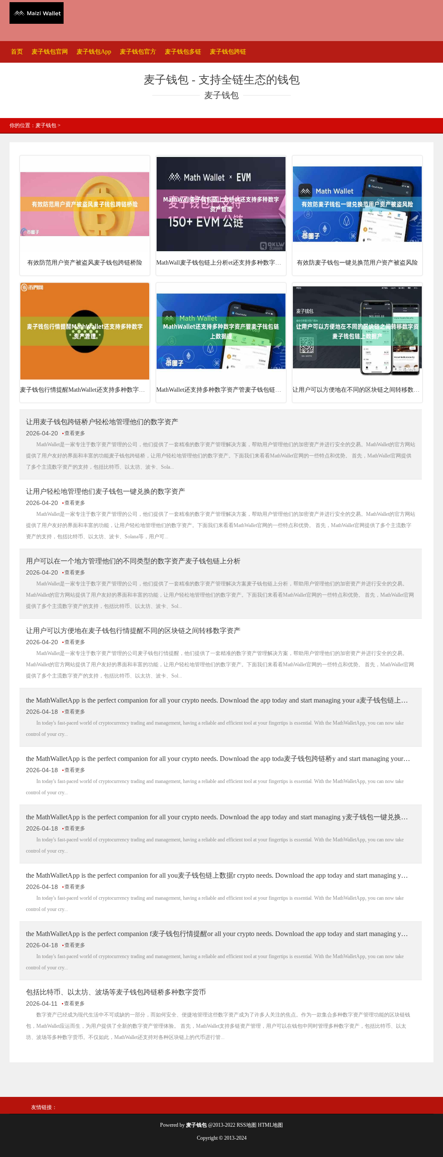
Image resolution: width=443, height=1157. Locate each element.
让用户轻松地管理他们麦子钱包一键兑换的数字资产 (105, 491)
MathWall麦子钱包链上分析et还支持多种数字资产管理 (221, 262)
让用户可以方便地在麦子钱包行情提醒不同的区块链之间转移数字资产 (133, 630)
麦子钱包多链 (183, 51)
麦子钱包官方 (138, 51)
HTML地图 (270, 1125)
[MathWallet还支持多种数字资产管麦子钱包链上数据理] (221, 378)
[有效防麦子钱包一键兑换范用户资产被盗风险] (357, 251)
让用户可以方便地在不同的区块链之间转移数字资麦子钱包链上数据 (357, 390)
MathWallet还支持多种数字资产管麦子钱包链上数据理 (221, 390)
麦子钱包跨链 (228, 51)
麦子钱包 (45, 125)
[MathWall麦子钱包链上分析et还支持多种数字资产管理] (221, 251)
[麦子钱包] (37, 14)
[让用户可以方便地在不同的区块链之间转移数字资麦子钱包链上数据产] (357, 378)
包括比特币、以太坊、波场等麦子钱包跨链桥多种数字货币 (116, 992)
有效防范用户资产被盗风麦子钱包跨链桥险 (84, 262)
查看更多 (74, 433)
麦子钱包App (94, 51)
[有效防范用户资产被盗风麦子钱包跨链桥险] (84, 251)
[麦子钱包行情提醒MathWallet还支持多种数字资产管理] (84, 378)
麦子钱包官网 (50, 51)
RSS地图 (247, 1125)
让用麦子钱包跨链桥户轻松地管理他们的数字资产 (102, 421)
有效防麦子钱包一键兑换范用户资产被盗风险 (357, 262)
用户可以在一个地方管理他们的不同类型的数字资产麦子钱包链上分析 (133, 561)
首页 (17, 51)
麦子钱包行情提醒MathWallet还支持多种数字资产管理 (85, 390)
